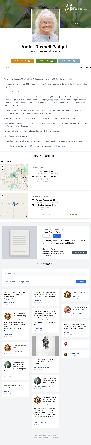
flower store (60, 146)
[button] (14, 175)
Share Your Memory (79, 252)
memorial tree (29, 146)
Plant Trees (74, 186)
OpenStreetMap (47, 440)
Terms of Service (50, 437)
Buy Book (56, 236)
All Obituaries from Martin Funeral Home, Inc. (76, 13)
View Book (47, 236)
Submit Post (80, 282)
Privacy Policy (40, 437)
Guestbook (85, 67)
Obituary (4, 67)
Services (44, 67)
